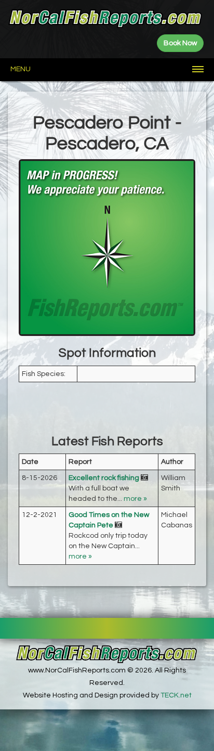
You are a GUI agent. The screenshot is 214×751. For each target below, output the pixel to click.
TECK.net (176, 695)
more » (135, 498)
